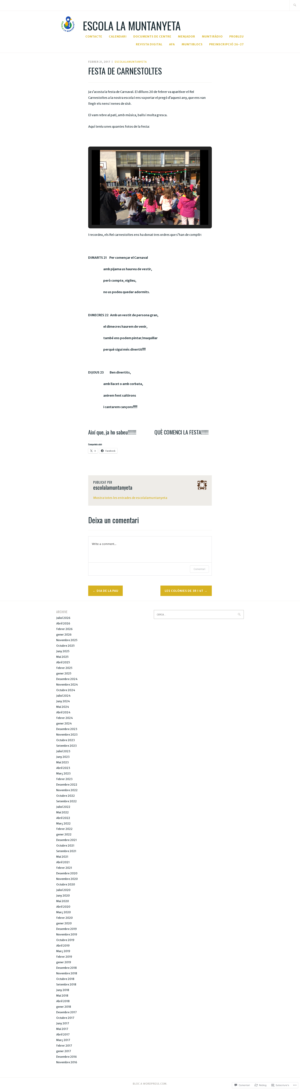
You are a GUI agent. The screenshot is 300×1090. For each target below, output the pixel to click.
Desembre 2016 (66, 1056)
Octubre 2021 (65, 845)
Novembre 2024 (67, 684)
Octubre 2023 (65, 740)
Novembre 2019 (66, 934)
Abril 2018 (63, 1001)
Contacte (93, 36)
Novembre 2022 (67, 790)
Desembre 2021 (66, 840)
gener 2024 (64, 723)
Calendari (118, 36)
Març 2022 (63, 823)
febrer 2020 (64, 917)
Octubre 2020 (65, 884)
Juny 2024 (63, 701)
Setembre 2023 (66, 745)
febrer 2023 (64, 779)
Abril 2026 (63, 623)
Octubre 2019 (65, 940)
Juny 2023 (63, 757)
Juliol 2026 (63, 618)
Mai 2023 (62, 762)
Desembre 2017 (66, 1012)
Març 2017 (63, 1040)
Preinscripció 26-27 (226, 44)
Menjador (186, 36)
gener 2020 (64, 923)
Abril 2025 (63, 662)
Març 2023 (63, 773)
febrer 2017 (64, 1045)
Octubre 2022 (65, 795)
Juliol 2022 (63, 807)
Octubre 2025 (65, 645)
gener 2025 (63, 673)
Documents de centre (152, 36)
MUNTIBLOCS (192, 44)
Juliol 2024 (63, 695)
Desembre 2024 (66, 679)
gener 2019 (63, 962)
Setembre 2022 (66, 801)
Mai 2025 (62, 656)
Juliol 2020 (63, 890)
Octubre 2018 (65, 979)
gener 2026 (64, 634)
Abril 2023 (63, 768)
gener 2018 (63, 1006)
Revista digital (149, 44)
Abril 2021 (63, 862)
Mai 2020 (62, 901)
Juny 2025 (62, 651)
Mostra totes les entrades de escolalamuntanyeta (130, 498)
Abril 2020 (63, 906)
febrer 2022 (64, 829)
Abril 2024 (63, 712)
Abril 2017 (63, 1034)
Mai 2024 (62, 706)
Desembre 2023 (66, 729)
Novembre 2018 (66, 973)
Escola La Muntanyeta (132, 26)
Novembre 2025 (66, 640)
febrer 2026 (64, 629)
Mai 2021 (62, 856)
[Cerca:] (294, 5)
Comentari (199, 568)
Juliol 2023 (63, 751)
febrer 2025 (64, 668)
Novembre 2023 (67, 734)
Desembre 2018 (66, 967)
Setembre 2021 (66, 851)
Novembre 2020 (67, 879)
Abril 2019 (63, 945)
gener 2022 (64, 834)
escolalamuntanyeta (131, 61)
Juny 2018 (62, 990)
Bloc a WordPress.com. (150, 1083)
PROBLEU (236, 36)
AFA (172, 44)
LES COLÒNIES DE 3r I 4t (184, 590)
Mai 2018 (62, 995)
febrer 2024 (64, 718)
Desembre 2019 (66, 929)
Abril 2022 (63, 818)
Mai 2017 (62, 1029)
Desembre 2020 (66, 873)
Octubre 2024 (65, 690)
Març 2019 (63, 951)
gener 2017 (63, 1051)
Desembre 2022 (66, 784)
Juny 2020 (63, 895)
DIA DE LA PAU (107, 590)
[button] (142, 215)
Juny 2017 (62, 1023)
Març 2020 (63, 912)
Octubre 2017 (65, 1017)
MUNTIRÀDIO (212, 36)
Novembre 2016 (66, 1062)
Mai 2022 (62, 812)
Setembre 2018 (66, 984)
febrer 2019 (64, 956)
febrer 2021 (64, 867)
